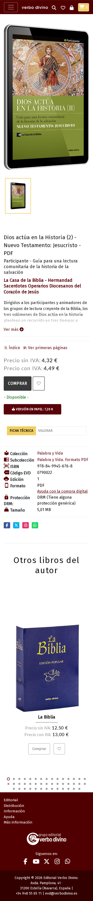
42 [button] (74, 789)
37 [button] (47, 789)
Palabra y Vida (50, 453)
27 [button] (68, 784)
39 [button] (58, 789)
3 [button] (19, 779)
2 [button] (14, 779)
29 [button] (79, 784)
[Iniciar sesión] (72, 7)
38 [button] (52, 789)
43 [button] (79, 789)
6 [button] (36, 779)
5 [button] (30, 779)
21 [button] (36, 784)
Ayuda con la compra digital (62, 491)
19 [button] (25, 784)
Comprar (17, 383)
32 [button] (19, 789)
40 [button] (63, 789)
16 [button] (8, 784)
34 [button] (30, 789)
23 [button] (47, 784)
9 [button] (52, 779)
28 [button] (74, 784)
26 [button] (63, 784)
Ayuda (9, 817)
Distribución (14, 805)
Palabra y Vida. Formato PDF (62, 459)
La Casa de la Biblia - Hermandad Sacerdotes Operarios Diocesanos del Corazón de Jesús (42, 286)
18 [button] (19, 784)
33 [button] (25, 789)
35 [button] (36, 789)
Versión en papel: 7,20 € (34, 409)
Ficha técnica (21, 431)
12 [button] (68, 779)
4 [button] (25, 779)
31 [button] (14, 789)
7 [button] (41, 779)
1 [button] (8, 778)
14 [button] (79, 779)
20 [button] (30, 784)
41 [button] (68, 789)
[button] (54, 7)
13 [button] (74, 779)
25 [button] (58, 784)
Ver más (12, 329)
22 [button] (41, 784)
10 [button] (58, 779)
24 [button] (52, 784)
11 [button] (63, 779)
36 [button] (41, 789)
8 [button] (47, 779)
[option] (46, 97)
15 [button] (85, 779)
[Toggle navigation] (11, 7)
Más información (18, 822)
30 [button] (85, 784)
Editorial (11, 800)
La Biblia (46, 717)
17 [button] (14, 784)
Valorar (45, 431)
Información (14, 811)
